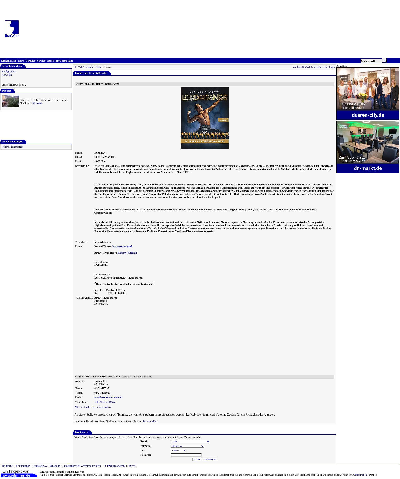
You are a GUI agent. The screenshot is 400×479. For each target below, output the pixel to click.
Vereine (41, 60)
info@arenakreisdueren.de (108, 397)
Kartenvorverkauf (122, 246)
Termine (30, 60)
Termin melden (150, 421)
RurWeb (78, 67)
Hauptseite (7, 465)
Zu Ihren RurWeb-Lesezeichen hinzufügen (314, 67)
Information (361, 474)
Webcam (37, 103)
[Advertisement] (210, 29)
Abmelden (7, 74)
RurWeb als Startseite (114, 465)
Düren (132, 465)
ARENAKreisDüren (105, 402)
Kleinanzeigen (8, 60)
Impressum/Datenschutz (60, 60)
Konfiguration (9, 71)
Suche (99, 67)
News (21, 60)
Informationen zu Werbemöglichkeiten (82, 465)
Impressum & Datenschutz (47, 465)
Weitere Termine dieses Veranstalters (93, 407)
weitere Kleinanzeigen (12, 146)
